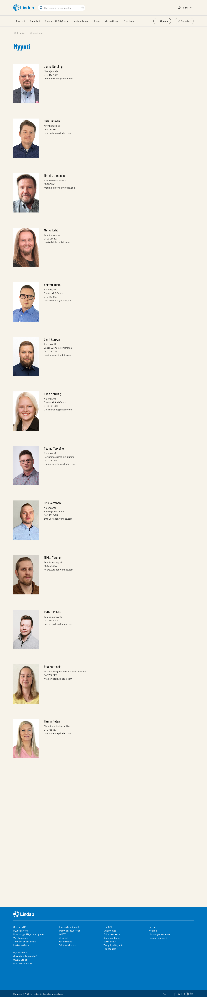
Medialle (153, 930)
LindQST (108, 926)
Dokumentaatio (112, 934)
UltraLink (63, 937)
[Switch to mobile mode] (164, 993)
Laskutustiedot (21, 945)
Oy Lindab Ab (20, 952)
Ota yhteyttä (19, 926)
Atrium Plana (65, 941)
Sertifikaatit (110, 941)
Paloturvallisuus (67, 945)
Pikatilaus (129, 21)
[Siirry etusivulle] (24, 7)
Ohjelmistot (110, 930)
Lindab (96, 21)
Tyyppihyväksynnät (113, 945)
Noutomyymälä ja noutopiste (28, 934)
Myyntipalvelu (20, 930)
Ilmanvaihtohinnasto (69, 926)
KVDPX (62, 934)
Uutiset (153, 926)
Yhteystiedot (112, 21)
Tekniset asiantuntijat (25, 941)
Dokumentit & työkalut (57, 21)
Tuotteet (20, 21)
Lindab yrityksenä (158, 937)
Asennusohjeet (112, 937)
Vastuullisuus (81, 21)
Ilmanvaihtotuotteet (69, 930)
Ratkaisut (35, 21)
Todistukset (110, 948)
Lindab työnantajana (159, 934)
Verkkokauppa (20, 937)
